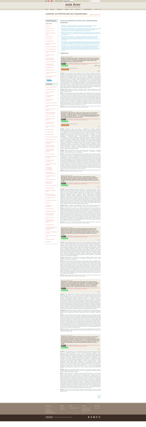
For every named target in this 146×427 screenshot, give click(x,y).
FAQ (100, 9)
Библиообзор (48, 241)
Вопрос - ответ (84, 411)
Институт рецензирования (73, 408)
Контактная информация (49, 411)
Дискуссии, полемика (50, 217)
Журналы (52, 9)
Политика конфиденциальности (50, 412)
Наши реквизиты (48, 409)
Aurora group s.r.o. (97, 408)
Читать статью (64, 65)
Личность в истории (49, 208)
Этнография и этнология (50, 197)
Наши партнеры (48, 410)
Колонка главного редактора (51, 86)
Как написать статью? (85, 408)
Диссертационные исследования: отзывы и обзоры (50, 221)
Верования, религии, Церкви (51, 200)
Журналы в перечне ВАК (86, 409)
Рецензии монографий (50, 239)
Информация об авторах (50, 69)
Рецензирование (87, 9)
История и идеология (50, 129)
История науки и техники (50, 139)
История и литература (50, 153)
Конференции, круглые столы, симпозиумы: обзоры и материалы (51, 228)
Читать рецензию (65, 69)
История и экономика (50, 134)
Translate (71, 1)
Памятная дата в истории (50, 89)
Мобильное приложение (86, 410)
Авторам (66, 9)
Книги (72, 9)
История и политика (49, 132)
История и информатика (50, 179)
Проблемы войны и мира (50, 211)
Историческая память (50, 224)
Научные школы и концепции (51, 185)
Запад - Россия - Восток (50, 116)
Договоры (78, 9)
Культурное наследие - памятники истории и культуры (50, 150)
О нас (46, 9)
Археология (48, 202)
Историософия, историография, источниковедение (49, 168)
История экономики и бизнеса (51, 136)
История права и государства (51, 102)
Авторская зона (62, 409)
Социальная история (50, 188)
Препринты (59, 9)
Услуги (96, 9)
